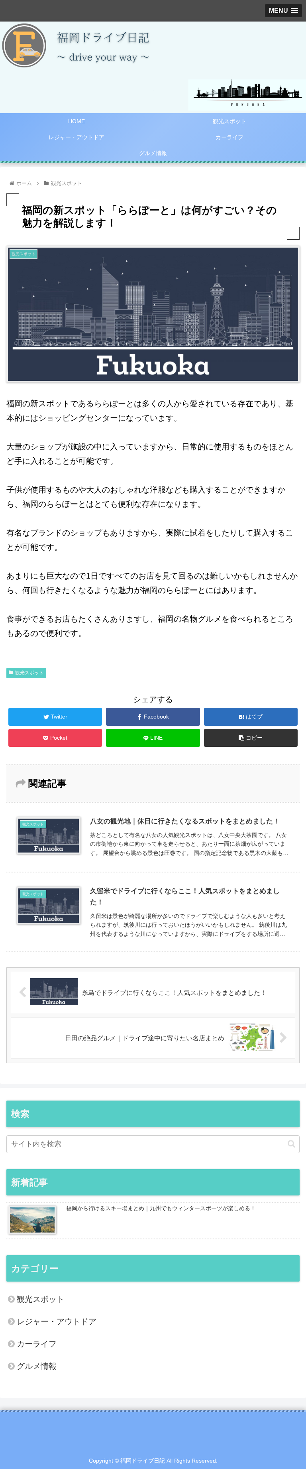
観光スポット (29, 672)
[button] (291, 1143)
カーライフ (37, 1343)
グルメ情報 (37, 1366)
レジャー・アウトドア (56, 1321)
